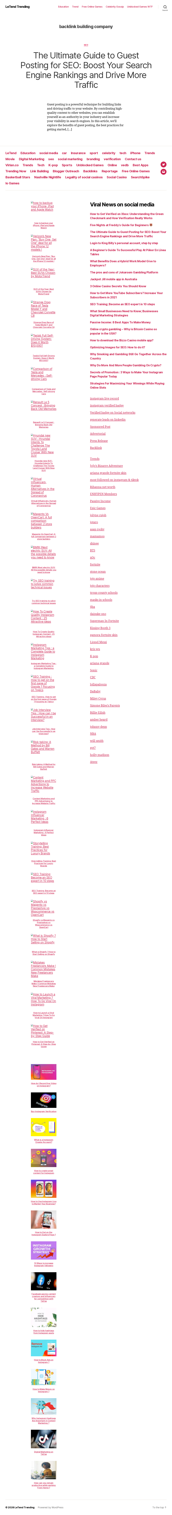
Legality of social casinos (84, 177)
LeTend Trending (17, 6)
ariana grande (99, 663)
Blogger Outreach (66, 171)
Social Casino (117, 177)
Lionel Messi (98, 642)
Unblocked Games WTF (140, 6)
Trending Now (15, 171)
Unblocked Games (90, 165)
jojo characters (100, 586)
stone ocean (98, 572)
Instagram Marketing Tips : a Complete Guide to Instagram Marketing (43, 666)
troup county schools (104, 593)
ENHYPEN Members (103, 494)
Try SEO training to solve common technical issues (44, 601)
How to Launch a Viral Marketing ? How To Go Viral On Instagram (44, 1015)
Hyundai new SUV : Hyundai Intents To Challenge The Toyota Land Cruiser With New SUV (43, 466)
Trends (149, 153)
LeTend (10, 153)
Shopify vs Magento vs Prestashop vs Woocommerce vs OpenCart (43, 924)
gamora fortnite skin (104, 635)
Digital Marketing (31, 159)
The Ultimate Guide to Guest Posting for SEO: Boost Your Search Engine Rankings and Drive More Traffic (86, 70)
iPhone (135, 153)
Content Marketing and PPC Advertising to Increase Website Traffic (43, 801)
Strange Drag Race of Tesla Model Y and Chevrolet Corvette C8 (43, 324)
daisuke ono (98, 614)
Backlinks (90, 171)
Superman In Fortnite (104, 621)
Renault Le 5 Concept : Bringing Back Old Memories (43, 424)
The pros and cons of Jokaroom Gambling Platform (124, 272)
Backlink (96, 448)
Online (112, 165)
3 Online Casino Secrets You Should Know (118, 286)
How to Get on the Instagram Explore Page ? (44, 1233)
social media (48, 153)
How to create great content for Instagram (43, 1171)
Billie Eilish (97, 713)
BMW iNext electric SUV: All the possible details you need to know (43, 570)
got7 (93, 748)
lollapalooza (98, 684)
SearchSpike (140, 177)
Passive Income (100, 501)
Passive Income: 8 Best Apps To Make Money (120, 322)
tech (122, 153)
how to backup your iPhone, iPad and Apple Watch (43, 225)
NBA (93, 734)
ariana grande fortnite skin (108, 473)
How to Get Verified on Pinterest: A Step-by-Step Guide (43, 1044)
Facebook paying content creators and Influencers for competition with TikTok (44, 1297)
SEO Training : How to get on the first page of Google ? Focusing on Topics (43, 699)
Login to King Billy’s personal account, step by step (124, 243)
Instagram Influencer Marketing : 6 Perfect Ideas (44, 832)
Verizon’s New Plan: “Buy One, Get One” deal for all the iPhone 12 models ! (44, 258)
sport (94, 153)
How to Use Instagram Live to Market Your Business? (43, 1202)
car (64, 153)
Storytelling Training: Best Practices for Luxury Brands (43, 863)
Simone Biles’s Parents (105, 705)
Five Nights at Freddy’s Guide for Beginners (119, 225)
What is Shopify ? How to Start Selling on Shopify (43, 952)
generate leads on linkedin (108, 420)
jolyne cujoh (98, 515)
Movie (10, 159)
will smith (96, 741)
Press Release (99, 441)
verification (112, 159)
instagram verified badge (107, 405)
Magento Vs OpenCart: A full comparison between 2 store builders (43, 536)
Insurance (78, 153)
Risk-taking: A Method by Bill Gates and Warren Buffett (43, 766)
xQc (92, 557)
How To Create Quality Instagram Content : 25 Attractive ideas (44, 634)
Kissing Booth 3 (100, 628)
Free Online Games (92, 6)
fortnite (95, 564)
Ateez (93, 762)
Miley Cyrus (98, 698)
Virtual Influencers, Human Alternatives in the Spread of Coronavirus (43, 503)
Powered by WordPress (50, 1507)
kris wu (95, 649)
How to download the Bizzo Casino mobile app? (121, 340)
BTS (92, 550)
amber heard (99, 720)
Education (63, 6)
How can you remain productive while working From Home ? (44, 1485)
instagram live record (104, 398)
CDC (93, 677)
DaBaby (95, 691)
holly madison (99, 755)
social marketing (70, 159)
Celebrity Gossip (115, 6)
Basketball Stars (17, 177)
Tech (40, 165)
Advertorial (98, 434)
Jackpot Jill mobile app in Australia (113, 279)
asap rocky (97, 529)
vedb (125, 165)
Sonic (93, 670)
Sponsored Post (100, 427)
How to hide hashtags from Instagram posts (43, 1331)
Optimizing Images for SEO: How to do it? (117, 347)
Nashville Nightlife (47, 177)
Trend (75, 6)
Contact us (133, 159)
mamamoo (97, 536)
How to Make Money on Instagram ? (44, 1390)
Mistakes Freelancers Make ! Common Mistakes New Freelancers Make (44, 983)
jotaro (94, 522)
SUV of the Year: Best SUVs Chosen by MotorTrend (43, 291)
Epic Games (97, 508)
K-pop (53, 165)
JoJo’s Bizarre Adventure (106, 466)
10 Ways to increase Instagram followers (43, 1264)
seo (86, 45)
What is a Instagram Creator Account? (43, 1140)
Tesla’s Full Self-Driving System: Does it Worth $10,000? (44, 358)
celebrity (108, 153)
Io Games (12, 183)
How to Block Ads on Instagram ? (43, 1361)
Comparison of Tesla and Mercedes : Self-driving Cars (43, 391)
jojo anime (97, 579)
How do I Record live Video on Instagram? (43, 1084)
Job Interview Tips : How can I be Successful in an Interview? (43, 731)
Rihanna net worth (102, 487)
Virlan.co (12, 165)
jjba (92, 607)
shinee (94, 543)
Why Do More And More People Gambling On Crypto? (125, 365)
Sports (67, 165)
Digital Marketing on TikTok (43, 1453)
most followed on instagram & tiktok (114, 480)
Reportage (110, 171)
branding (93, 159)
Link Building (39, 171)
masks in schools (101, 600)
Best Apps (140, 165)
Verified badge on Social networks (112, 413)
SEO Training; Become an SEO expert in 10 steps (44, 891)
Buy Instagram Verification (43, 1111)
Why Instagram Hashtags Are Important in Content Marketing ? (44, 1420)
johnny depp (98, 727)
